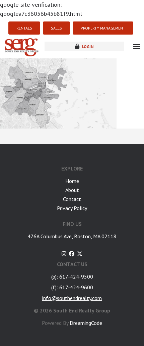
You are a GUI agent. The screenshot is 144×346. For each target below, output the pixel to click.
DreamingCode (86, 322)
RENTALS (24, 28)
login (87, 46)
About (72, 190)
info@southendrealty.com (72, 298)
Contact (72, 199)
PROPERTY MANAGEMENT (103, 28)
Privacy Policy (72, 208)
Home (72, 181)
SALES (56, 28)
